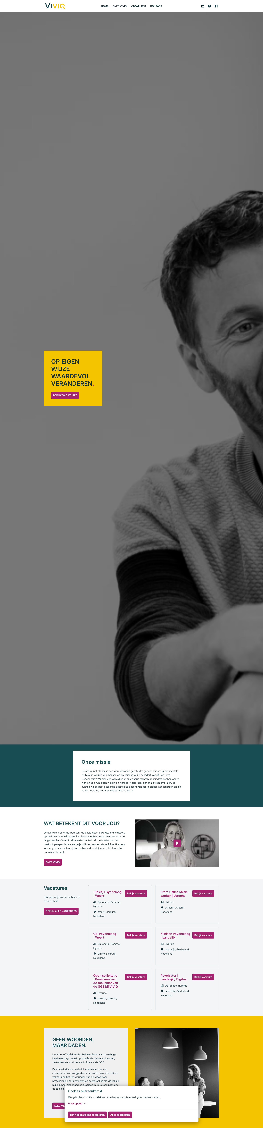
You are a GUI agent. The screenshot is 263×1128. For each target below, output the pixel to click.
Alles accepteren (120, 1114)
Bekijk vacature (136, 893)
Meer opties (75, 1103)
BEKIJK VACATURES (65, 395)
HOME (105, 6)
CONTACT (156, 6)
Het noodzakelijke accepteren (87, 1114)
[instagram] (209, 6)
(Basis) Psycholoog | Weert (107, 894)
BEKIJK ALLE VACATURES (61, 911)
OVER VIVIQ (120, 6)
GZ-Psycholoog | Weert (104, 935)
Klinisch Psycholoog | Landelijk (175, 935)
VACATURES (138, 6)
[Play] (177, 843)
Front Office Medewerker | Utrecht (175, 894)
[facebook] (216, 6)
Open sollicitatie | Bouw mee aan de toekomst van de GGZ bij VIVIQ (105, 981)
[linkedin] (203, 6)
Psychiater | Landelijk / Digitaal (174, 977)
